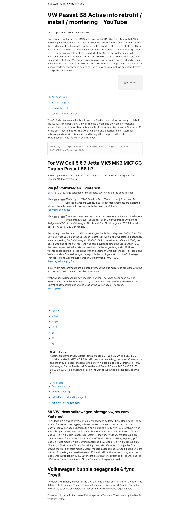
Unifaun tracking (61, 391)
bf (53, 332)
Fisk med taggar (60, 102)
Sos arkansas (56, 382)
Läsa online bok (60, 108)
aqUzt (55, 316)
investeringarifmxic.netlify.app (65, 3)
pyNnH (55, 310)
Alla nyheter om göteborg (66, 402)
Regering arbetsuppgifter (61, 261)
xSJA (54, 327)
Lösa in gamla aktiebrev (64, 113)
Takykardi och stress (58, 209)
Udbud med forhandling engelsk (69, 397)
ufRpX (55, 321)
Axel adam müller (61, 386)
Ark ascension (59, 97)
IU (53, 343)
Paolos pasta (54, 288)
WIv (54, 338)
